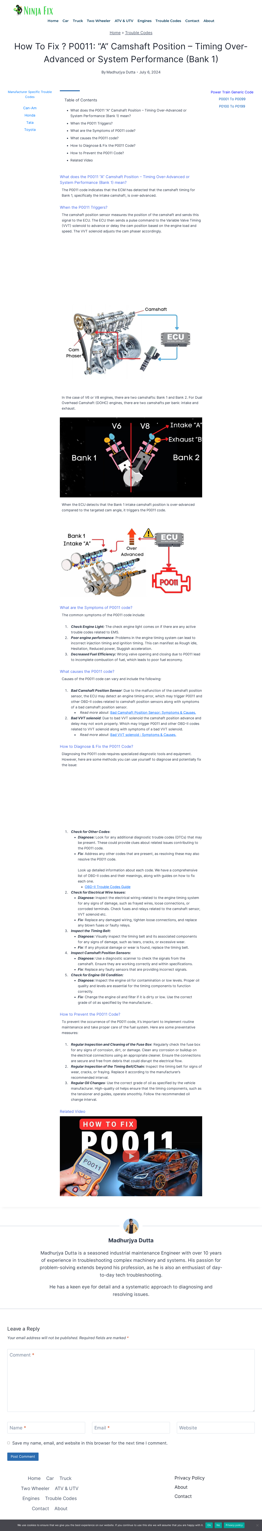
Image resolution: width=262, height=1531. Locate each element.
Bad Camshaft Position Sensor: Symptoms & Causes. (153, 713)
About (209, 21)
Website (188, 1428)
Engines (145, 21)
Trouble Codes (168, 21)
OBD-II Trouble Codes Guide (107, 887)
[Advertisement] (131, 267)
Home (53, 21)
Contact (192, 21)
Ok (209, 1525)
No (218, 1525)
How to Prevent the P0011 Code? (97, 153)
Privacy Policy (190, 1478)
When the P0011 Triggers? (91, 123)
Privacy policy (234, 1525)
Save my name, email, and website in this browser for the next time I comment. (90, 1443)
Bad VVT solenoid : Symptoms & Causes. (143, 735)
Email (102, 1428)
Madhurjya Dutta (120, 72)
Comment (22, 1355)
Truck (78, 21)
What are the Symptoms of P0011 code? (102, 131)
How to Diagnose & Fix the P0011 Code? (102, 145)
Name (18, 1428)
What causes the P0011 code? (94, 138)
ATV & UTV (124, 21)
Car (66, 21)
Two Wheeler (98, 21)
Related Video (81, 160)
